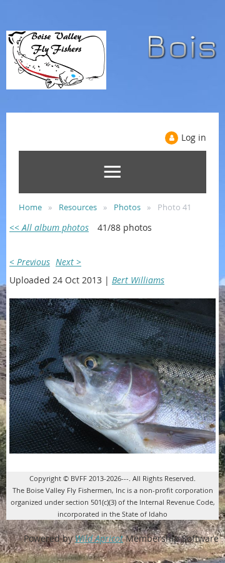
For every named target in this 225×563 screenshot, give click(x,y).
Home (30, 207)
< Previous (29, 262)
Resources (78, 207)
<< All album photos (49, 227)
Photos (127, 207)
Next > (68, 262)
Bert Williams (138, 280)
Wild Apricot (99, 538)
